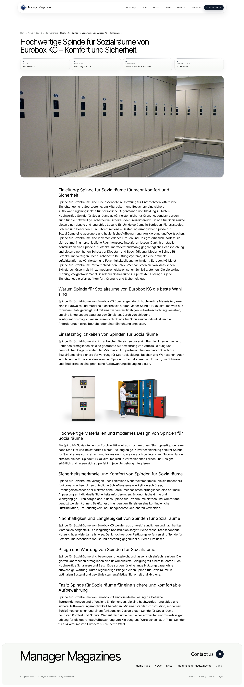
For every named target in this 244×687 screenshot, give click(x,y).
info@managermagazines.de (194, 665)
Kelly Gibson (29, 66)
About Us (192, 676)
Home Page (143, 665)
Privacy (202, 676)
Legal (220, 676)
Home (23, 33)
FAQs (169, 665)
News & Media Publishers (46, 33)
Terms (212, 676)
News (30, 33)
